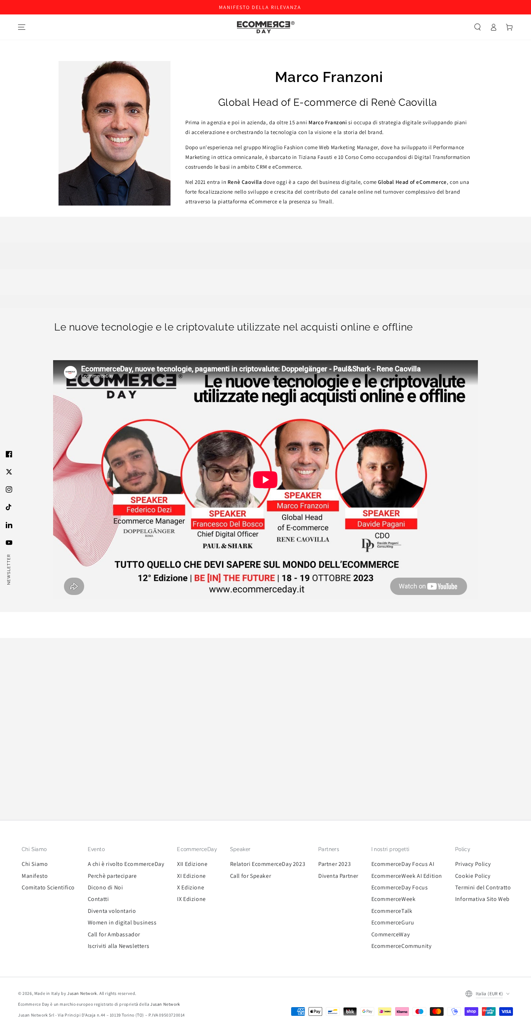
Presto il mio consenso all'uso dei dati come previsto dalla (404, 970)
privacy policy (472, 970)
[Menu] (22, 27)
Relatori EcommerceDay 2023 (268, 864)
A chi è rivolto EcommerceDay (126, 864)
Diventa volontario (112, 911)
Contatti (98, 899)
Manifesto (35, 876)
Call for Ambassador (114, 934)
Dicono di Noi (105, 887)
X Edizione (190, 887)
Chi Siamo (35, 864)
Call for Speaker (250, 876)
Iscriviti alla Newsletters (119, 946)
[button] (477, 27)
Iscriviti (409, 985)
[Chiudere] (511, 875)
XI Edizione (191, 876)
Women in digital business (122, 922)
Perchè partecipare (112, 876)
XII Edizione (192, 864)
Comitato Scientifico (48, 887)
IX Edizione (191, 899)
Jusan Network (82, 993)
